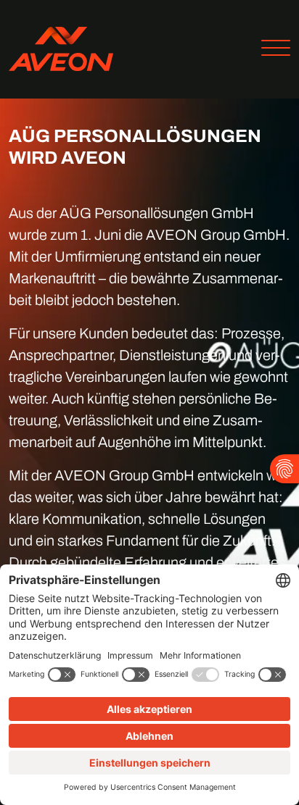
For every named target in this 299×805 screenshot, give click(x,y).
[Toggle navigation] (270, 50)
